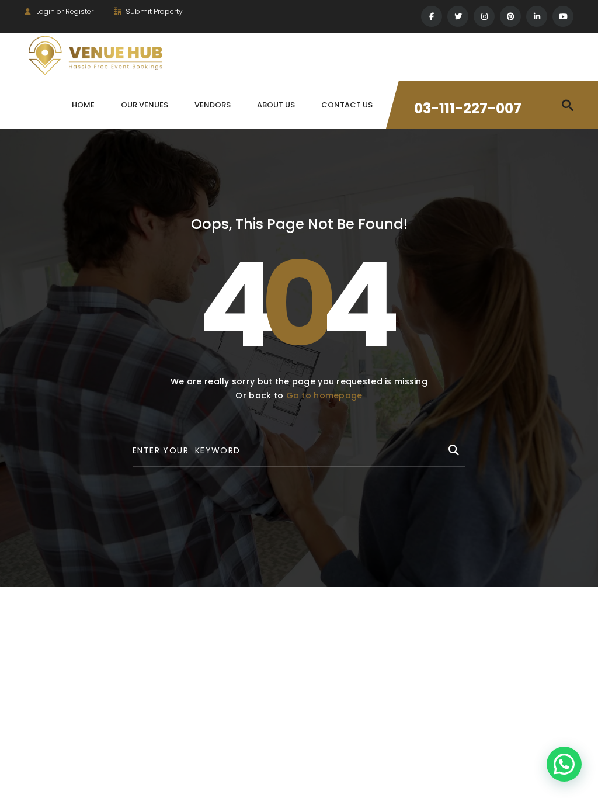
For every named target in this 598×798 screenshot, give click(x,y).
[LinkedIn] (536, 16)
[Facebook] (431, 16)
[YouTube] (562, 16)
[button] (564, 764)
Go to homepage (324, 395)
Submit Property (153, 11)
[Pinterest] (510, 16)
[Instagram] (484, 16)
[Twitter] (457, 16)
